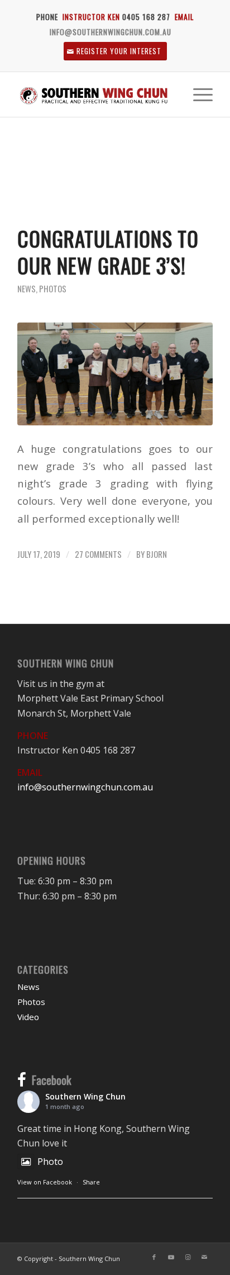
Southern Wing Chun (85, 1096)
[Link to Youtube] (170, 1257)
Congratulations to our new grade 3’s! (108, 252)
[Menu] (197, 94)
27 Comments (98, 554)
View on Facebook (44, 1182)
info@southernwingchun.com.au (110, 31)
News (26, 288)
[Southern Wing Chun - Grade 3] (115, 374)
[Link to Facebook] (154, 1257)
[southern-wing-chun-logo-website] (95, 94)
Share (91, 1182)
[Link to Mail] (204, 1257)
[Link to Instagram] (187, 1257)
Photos (52, 288)
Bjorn (156, 554)
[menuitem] (197, 94)
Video (28, 1016)
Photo (50, 1161)
